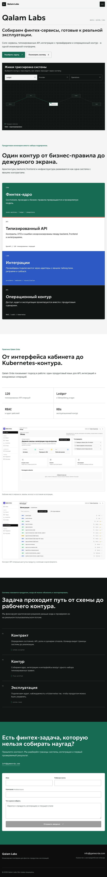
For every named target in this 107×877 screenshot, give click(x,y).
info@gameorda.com (11, 763)
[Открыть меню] (102, 4)
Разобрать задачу (13, 55)
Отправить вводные (54, 824)
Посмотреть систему (39, 55)
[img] (53, 106)
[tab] (21, 77)
